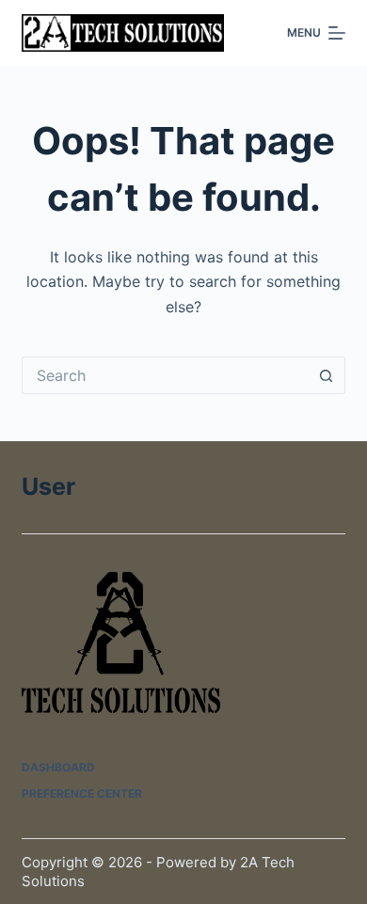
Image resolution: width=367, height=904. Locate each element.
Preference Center (82, 793)
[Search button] (326, 375)
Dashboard (58, 767)
